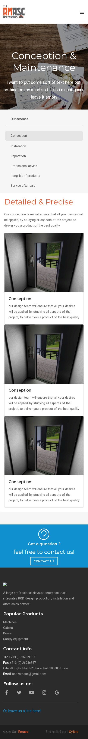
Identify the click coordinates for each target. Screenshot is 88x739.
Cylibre (73, 732)
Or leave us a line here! (22, 711)
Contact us (44, 561)
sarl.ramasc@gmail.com (29, 674)
